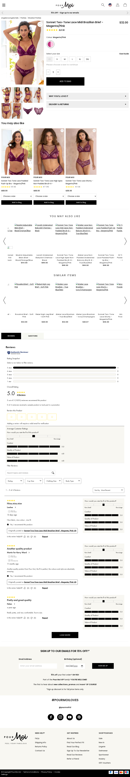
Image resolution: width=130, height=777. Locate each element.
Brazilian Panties (34, 18)
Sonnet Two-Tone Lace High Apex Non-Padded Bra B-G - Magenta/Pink (48, 182)
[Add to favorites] (40, 24)
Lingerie (102, 746)
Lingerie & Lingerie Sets (10, 18)
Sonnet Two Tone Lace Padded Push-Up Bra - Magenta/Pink (14, 182)
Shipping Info (40, 742)
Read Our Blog (73, 746)
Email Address (25, 659)
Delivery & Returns (59, 104)
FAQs (37, 738)
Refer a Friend (73, 759)
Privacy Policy (46, 772)
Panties (23, 18)
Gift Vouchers (105, 763)
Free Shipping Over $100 (73, 13)
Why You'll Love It (58, 96)
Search (103, 5)
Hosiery (102, 759)
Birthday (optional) (73, 659)
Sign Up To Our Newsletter (78, 751)
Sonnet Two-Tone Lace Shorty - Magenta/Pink (79, 182)
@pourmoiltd (65, 707)
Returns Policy (41, 746)
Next (127, 13)
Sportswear (104, 755)
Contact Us (40, 751)
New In (101, 742)
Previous (2, 13)
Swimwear (103, 751)
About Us (71, 738)
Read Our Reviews (74, 755)
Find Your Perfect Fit (75, 742)
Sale (100, 738)
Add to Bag (65, 81)
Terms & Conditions (31, 772)
